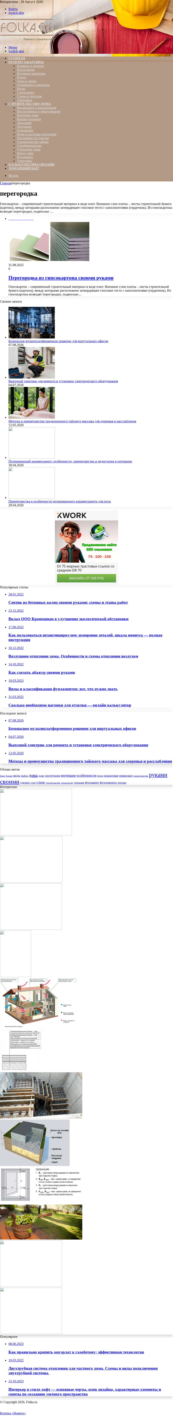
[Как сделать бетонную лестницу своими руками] (41, 1117)
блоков (9, 776)
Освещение (25, 130)
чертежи (122, 782)
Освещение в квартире (33, 85)
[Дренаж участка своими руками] (31, 881)
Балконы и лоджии (30, 66)
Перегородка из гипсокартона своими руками (61, 277)
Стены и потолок (29, 96)
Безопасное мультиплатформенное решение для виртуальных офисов (58, 341)
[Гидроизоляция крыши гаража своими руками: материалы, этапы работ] (23, 1070)
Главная (5, 183)
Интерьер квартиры (31, 73)
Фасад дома (25, 153)
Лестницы (24, 126)
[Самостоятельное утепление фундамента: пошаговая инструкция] (36, 834)
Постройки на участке (33, 138)
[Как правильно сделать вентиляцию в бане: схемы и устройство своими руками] (41, 1238)
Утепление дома (28, 149)
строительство (53, 783)
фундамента (108, 782)
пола (100, 775)
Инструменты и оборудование (39, 111)
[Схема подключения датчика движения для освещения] (31, 1285)
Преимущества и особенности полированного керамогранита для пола (59, 501)
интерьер (68, 775)
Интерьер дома (27, 115)
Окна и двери (26, 81)
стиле (40, 782)
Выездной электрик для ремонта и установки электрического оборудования (63, 381)
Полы (21, 88)
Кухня (21, 77)
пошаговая (111, 775)
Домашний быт (23, 168)
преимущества (141, 776)
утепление (79, 782)
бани (2, 776)
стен (33, 782)
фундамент (92, 782)
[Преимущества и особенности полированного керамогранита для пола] (31, 497)
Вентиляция (25, 69)
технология (67, 783)
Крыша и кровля (29, 119)
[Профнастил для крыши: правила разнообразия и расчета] (15, 976)
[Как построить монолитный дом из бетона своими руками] (31, 1333)
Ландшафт (24, 123)
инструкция (52, 775)
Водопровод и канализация (36, 107)
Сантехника (25, 92)
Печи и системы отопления (36, 134)
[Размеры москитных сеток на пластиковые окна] (41, 1202)
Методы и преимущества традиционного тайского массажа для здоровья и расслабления (72, 421)
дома (33, 775)
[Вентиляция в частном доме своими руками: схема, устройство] (38, 1023)
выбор (24, 775)
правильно (126, 775)
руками (158, 774)
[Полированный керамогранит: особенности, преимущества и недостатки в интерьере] (31, 457)
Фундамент (25, 157)
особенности (86, 776)
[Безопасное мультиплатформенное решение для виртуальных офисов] (31, 337)
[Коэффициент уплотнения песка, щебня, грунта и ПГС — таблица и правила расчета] (35, 1165)
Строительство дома (29, 104)
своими (9, 781)
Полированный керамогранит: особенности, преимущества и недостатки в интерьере (70, 461)
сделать (25, 782)
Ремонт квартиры (26, 62)
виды (16, 775)
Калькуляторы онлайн (31, 164)
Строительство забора (33, 142)
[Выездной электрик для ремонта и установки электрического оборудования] (31, 377)
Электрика (24, 100)
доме (41, 775)
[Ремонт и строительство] (27, 40)
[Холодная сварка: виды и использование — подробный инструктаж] (31, 928)
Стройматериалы (29, 145)
